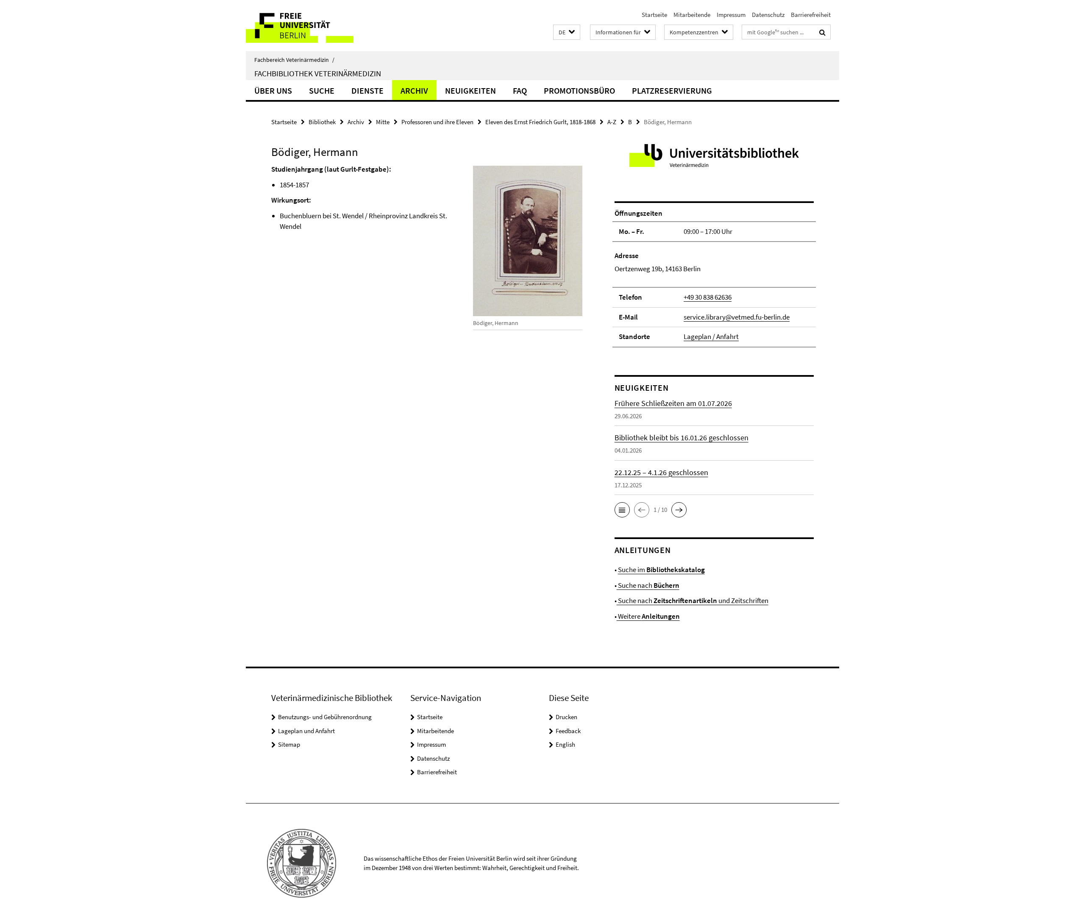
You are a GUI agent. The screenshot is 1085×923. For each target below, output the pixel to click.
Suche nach (648, 585)
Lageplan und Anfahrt (306, 731)
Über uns (273, 90)
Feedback (568, 731)
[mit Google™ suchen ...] (822, 32)
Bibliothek (322, 122)
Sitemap (289, 744)
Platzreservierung (672, 90)
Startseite (654, 15)
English (565, 744)
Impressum (731, 15)
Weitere (648, 616)
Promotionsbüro (579, 90)
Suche (321, 90)
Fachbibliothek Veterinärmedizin (317, 73)
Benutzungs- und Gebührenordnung (325, 717)
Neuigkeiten (470, 90)
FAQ (520, 90)
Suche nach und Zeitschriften (692, 600)
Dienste (367, 90)
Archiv (414, 90)
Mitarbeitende (691, 15)
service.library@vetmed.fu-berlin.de (737, 317)
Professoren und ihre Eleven (437, 122)
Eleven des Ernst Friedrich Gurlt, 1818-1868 (540, 122)
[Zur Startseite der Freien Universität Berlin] (317, 25)
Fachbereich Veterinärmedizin (294, 60)
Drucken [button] (566, 717)
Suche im (661, 569)
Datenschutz (768, 15)
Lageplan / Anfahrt (711, 336)
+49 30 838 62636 (708, 297)
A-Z (611, 122)
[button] (566, 32)
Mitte (382, 122)
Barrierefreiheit (811, 15)
